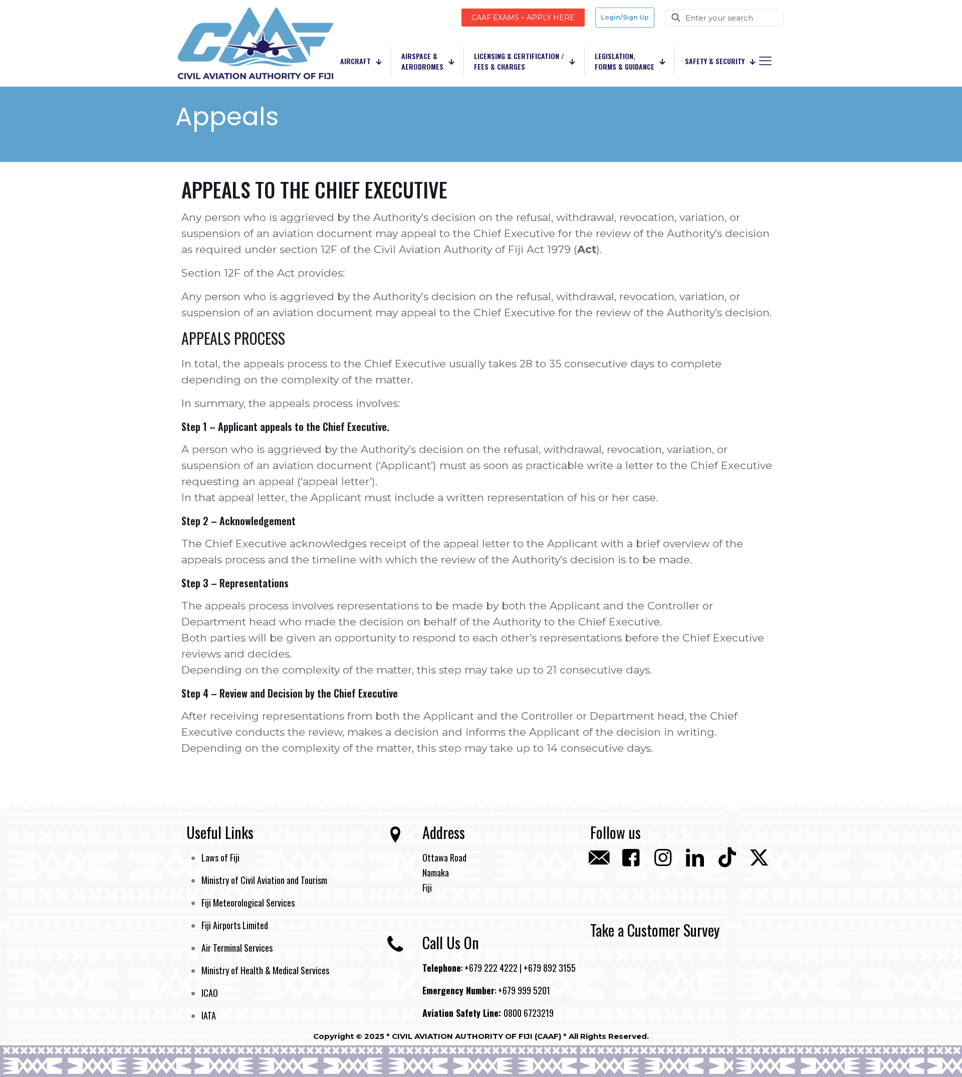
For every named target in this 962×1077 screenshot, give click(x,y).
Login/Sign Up (625, 17)
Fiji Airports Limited (234, 925)
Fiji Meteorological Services (248, 902)
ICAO (209, 992)
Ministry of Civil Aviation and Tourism (264, 880)
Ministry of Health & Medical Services (265, 970)
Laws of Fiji (220, 857)
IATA (208, 1015)
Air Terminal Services (237, 947)
